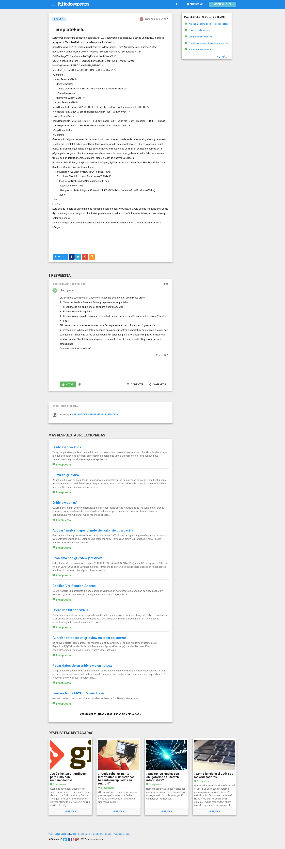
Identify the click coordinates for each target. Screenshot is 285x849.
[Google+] (74, 839)
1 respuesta (63, 464)
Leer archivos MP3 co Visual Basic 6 (79, 693)
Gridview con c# (64, 503)
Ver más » (223, 56)
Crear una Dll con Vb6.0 (70, 610)
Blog (80, 834)
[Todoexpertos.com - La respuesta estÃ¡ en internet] (74, 4)
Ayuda (73, 834)
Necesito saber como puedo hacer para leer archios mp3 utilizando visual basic (95, 698)
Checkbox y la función (199, 30)
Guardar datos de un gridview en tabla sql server (89, 638)
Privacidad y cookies (122, 834)
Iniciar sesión (195, 4)
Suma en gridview (65, 475)
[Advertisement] (110, 239)
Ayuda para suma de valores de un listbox (208, 24)
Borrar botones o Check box (202, 49)
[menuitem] (72, 257)
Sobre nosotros (62, 834)
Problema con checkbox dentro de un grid (209, 43)
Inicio (50, 834)
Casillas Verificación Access (74, 586)
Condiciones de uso (102, 834)
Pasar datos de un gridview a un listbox (82, 665)
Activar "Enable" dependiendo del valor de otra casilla (92, 530)
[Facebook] (69, 839)
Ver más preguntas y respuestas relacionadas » (110, 714)
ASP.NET (58, 19)
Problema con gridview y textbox (77, 558)
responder (80, 414)
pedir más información (103, 414)
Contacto (87, 834)
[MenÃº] (52, 4)
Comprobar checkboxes (200, 36)
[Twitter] (64, 839)
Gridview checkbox (66, 447)
